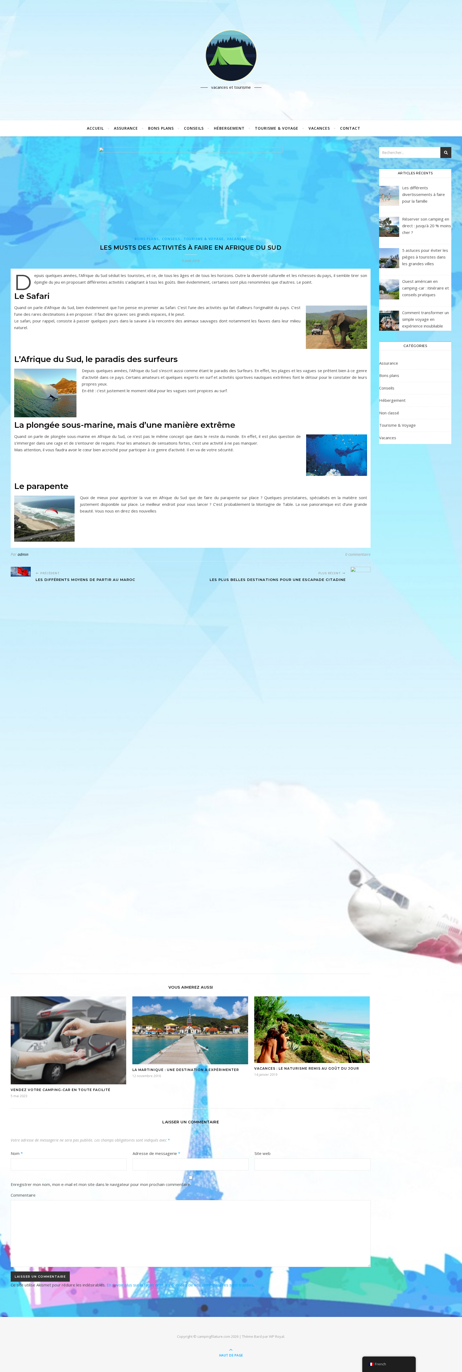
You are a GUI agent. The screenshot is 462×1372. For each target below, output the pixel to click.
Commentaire (23, 1195)
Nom (17, 1153)
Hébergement (229, 128)
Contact (350, 128)
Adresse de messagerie (156, 1153)
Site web (263, 1153)
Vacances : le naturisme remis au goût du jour (306, 1068)
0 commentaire (358, 554)
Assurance (126, 128)
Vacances (319, 128)
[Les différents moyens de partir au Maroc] (21, 572)
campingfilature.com (213, 1336)
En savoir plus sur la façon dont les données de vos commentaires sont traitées (180, 1285)
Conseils (194, 128)
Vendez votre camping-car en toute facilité (60, 1090)
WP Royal (276, 1336)
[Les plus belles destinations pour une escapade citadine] (361, 767)
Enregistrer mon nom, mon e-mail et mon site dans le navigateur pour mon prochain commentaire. (101, 1184)
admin (23, 554)
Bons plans (161, 128)
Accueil (95, 128)
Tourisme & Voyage (276, 128)
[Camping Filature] (231, 55)
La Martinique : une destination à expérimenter (185, 1070)
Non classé (389, 412)
